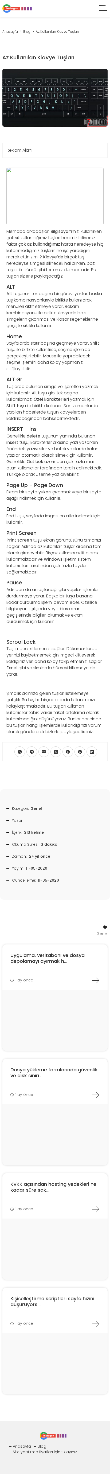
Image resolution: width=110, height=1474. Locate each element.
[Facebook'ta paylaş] (67, 751)
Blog (42, 1446)
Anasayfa (22, 1446)
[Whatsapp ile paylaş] (19, 751)
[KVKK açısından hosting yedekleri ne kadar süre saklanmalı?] (96, 1209)
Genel (36, 808)
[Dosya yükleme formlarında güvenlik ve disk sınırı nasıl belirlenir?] (96, 1095)
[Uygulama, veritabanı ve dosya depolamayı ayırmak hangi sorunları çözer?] (96, 980)
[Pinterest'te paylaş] (79, 751)
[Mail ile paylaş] (43, 751)
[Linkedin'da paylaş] (92, 751)
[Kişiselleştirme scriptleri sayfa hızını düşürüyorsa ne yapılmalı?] (96, 1324)
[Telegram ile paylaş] (31, 751)
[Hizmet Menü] (103, 8)
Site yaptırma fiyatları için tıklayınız (45, 1452)
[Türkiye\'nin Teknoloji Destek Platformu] (17, 8)
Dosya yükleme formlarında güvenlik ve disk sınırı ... (53, 1072)
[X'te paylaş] (55, 751)
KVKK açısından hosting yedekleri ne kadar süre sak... (53, 1187)
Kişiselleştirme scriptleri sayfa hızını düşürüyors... (52, 1301)
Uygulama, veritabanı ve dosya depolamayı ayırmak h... (47, 958)
